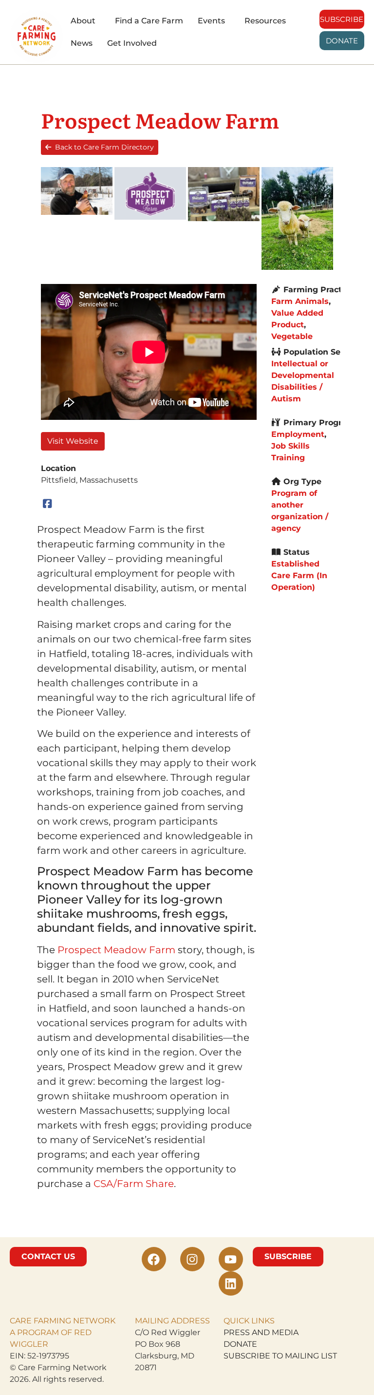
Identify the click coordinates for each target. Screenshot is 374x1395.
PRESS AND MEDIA (261, 1332)
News (82, 43)
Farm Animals (300, 301)
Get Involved (132, 43)
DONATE (240, 1344)
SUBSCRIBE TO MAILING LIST (280, 1355)
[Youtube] (231, 1259)
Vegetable (292, 336)
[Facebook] (47, 504)
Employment (297, 434)
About (83, 20)
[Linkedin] (231, 1283)
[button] (85, 21)
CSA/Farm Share (134, 1183)
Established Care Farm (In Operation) (299, 575)
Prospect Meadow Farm (116, 950)
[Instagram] (192, 1259)
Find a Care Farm (149, 20)
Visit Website (72, 441)
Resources (265, 20)
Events (211, 20)
